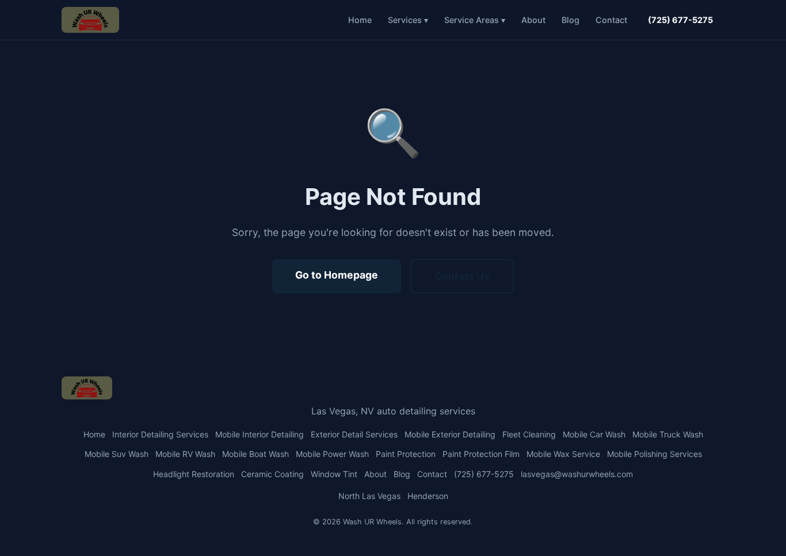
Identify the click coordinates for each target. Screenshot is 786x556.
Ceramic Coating (272, 474)
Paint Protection (406, 454)
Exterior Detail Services (354, 434)
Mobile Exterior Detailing (450, 434)
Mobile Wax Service (563, 454)
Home (360, 20)
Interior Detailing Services (160, 434)
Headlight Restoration (193, 474)
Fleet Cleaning (529, 434)
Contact (611, 20)
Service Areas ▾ (474, 20)
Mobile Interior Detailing (259, 434)
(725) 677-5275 (680, 20)
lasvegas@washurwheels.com (577, 474)
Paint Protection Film (481, 454)
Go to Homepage (336, 275)
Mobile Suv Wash (116, 454)
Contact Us (462, 276)
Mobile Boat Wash (255, 454)
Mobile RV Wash (185, 454)
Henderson (427, 496)
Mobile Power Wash (332, 454)
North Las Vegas (369, 496)
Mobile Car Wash (594, 434)
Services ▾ (408, 20)
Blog (570, 20)
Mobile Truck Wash (667, 434)
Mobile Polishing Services (654, 454)
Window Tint (334, 474)
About (533, 20)
